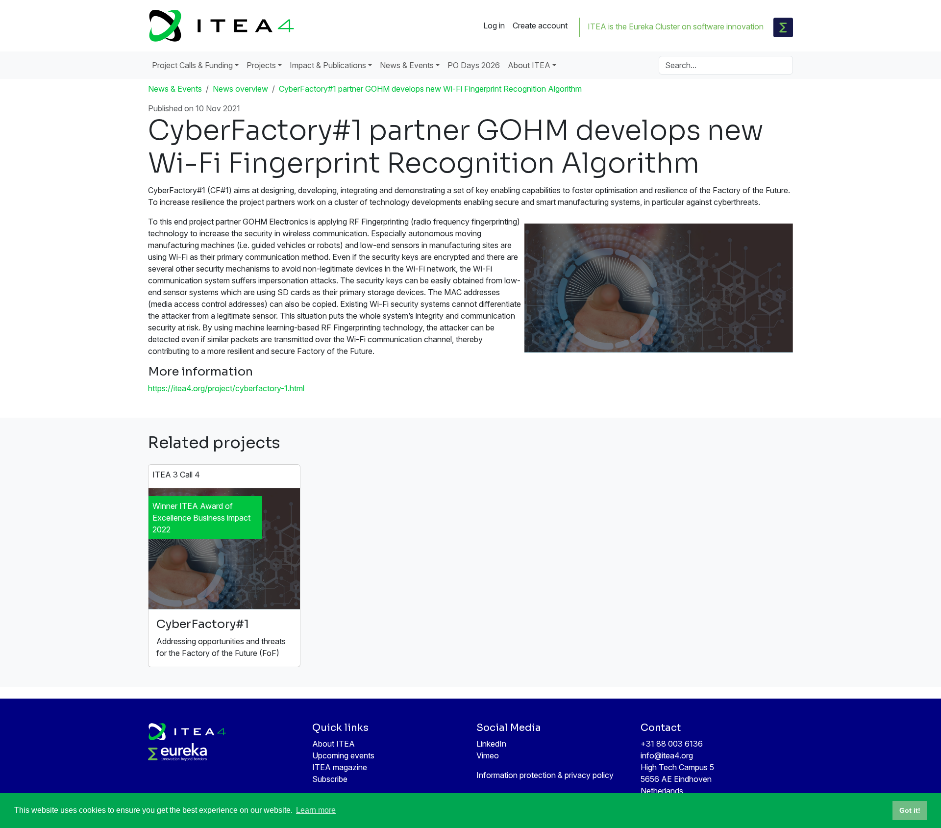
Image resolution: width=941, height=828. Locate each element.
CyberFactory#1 (202, 624)
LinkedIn (491, 744)
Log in (494, 25)
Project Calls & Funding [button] (192, 65)
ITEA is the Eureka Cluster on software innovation (676, 26)
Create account (540, 25)
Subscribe (329, 779)
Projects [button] (261, 65)
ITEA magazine (339, 767)
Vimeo (487, 755)
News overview (240, 89)
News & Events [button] (407, 65)
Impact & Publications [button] (328, 65)
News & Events (175, 89)
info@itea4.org (667, 755)
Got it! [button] (909, 810)
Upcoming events (343, 755)
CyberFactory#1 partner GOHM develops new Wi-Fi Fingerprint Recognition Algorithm (430, 89)
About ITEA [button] (529, 65)
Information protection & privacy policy (545, 775)
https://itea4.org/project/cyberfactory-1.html (226, 388)
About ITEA (333, 744)
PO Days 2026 (473, 65)
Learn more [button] (316, 810)
